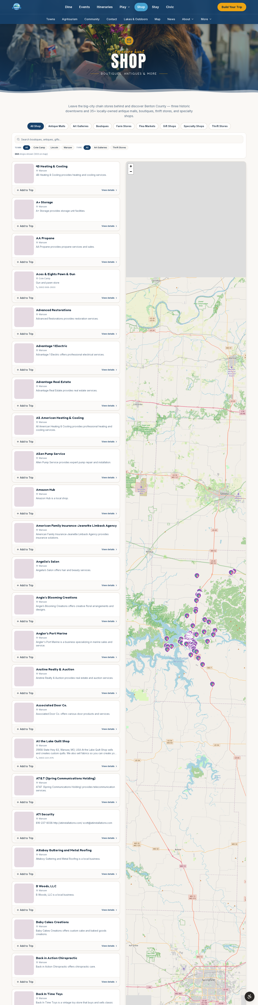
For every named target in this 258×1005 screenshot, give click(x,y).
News (171, 19)
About (186, 19)
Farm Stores (123, 126)
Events (84, 7)
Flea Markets (147, 126)
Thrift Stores (220, 126)
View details (108, 190)
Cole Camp (39, 147)
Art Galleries (80, 126)
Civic (170, 7)
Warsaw (68, 147)
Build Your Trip (232, 7)
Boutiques (102, 126)
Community (92, 19)
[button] (196, 652)
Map (157, 19)
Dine (68, 7)
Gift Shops (169, 126)
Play (123, 7)
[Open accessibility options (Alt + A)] (249, 996)
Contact (112, 19)
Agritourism (69, 19)
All (26, 147)
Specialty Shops (194, 126)
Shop (141, 7)
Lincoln (54, 147)
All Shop (36, 126)
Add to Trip (26, 190)
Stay (155, 7)
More (204, 19)
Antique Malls (56, 126)
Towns (50, 19)
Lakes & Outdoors (136, 19)
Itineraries (105, 7)
